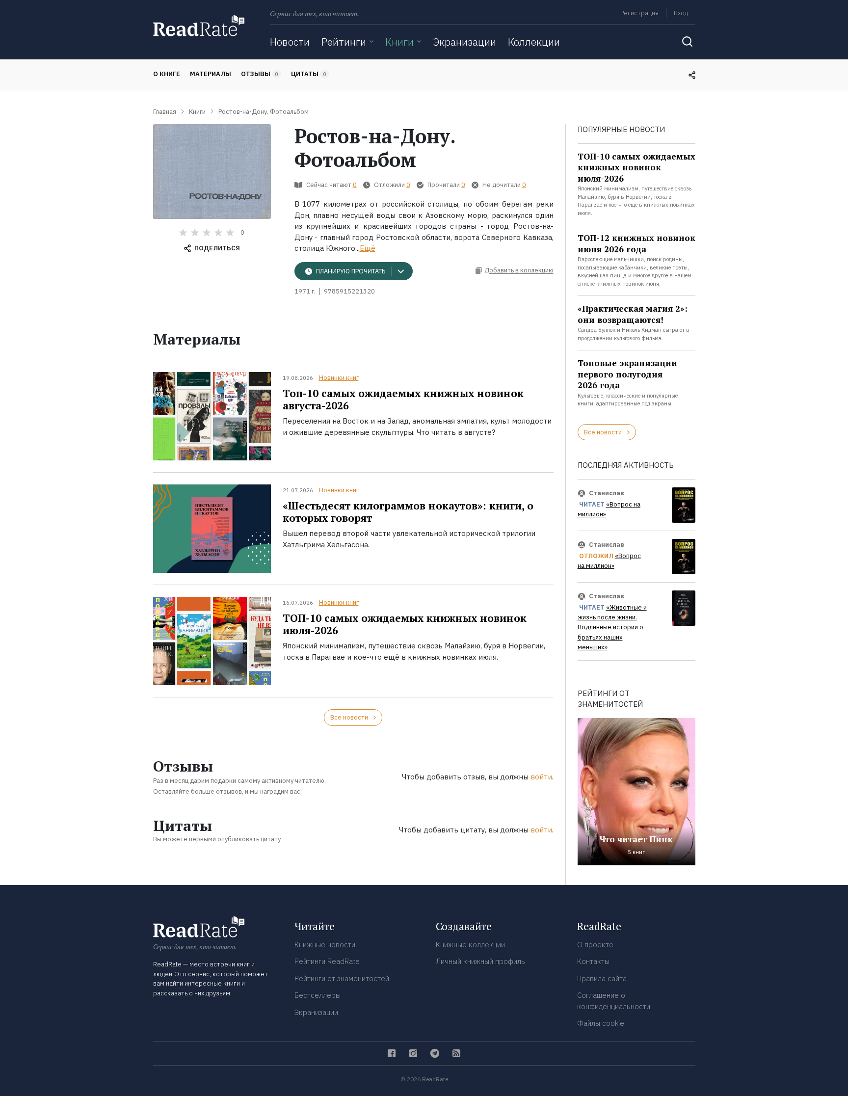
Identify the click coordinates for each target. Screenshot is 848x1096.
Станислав (606, 493)
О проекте (595, 944)
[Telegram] (435, 1053)
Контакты (593, 961)
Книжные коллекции (470, 944)
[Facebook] (391, 1053)
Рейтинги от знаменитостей (341, 978)
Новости (290, 42)
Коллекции (534, 42)
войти (541, 776)
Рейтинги (343, 42)
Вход (681, 13)
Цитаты (308, 74)
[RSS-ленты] (456, 1053)
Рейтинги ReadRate (327, 961)
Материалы (210, 74)
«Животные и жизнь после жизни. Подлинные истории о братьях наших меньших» (612, 627)
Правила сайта (602, 978)
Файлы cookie (600, 1023)
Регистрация (639, 13)
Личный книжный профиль (480, 961)
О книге (166, 74)
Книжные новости (324, 944)
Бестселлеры (317, 995)
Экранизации (464, 42)
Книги (399, 42)
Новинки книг (339, 378)
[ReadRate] (198, 25)
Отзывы (259, 74)
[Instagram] (413, 1053)
